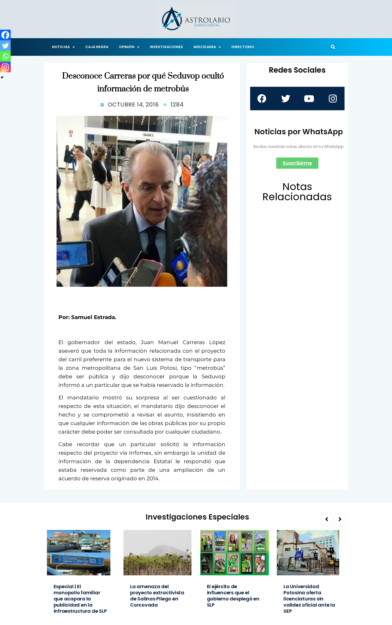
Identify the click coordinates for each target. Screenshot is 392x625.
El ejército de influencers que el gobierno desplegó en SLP (233, 595)
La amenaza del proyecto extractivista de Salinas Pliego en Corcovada (157, 595)
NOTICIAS (61, 46)
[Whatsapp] (5, 56)
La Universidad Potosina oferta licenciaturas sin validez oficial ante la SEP (309, 598)
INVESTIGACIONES (166, 46)
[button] (332, 47)
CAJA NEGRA (96, 46)
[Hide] (2, 77)
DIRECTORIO (242, 46)
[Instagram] (5, 67)
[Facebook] (5, 35)
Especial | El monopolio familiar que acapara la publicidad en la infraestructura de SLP (80, 598)
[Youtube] (309, 98)
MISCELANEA (205, 46)
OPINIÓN (126, 46)
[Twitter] (5, 45)
